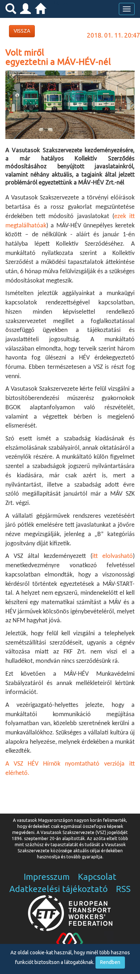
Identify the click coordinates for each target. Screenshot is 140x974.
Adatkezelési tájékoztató (58, 889)
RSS (123, 889)
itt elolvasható (112, 556)
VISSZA (22, 31)
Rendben (110, 962)
